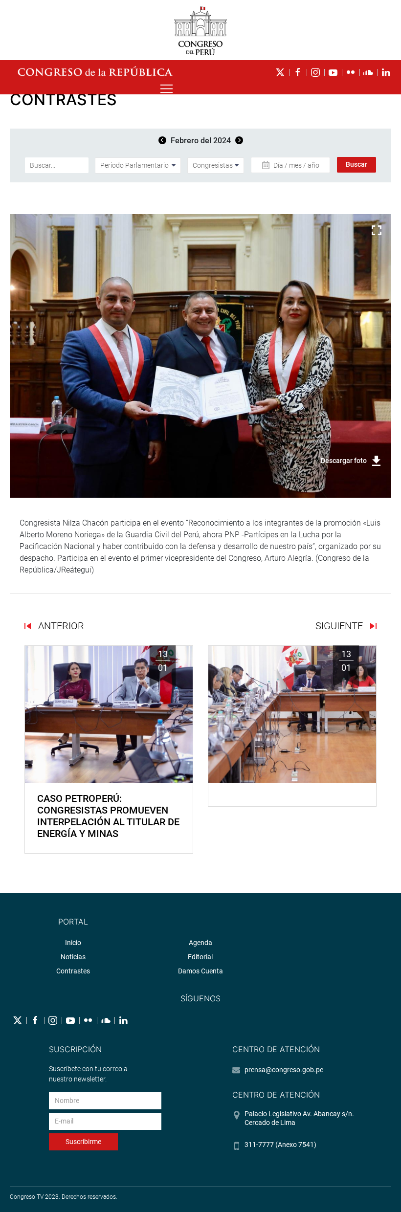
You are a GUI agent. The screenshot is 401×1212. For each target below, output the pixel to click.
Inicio (73, 943)
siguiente (340, 626)
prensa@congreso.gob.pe (284, 1070)
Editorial (200, 957)
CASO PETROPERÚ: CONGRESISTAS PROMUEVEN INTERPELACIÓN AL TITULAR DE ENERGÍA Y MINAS (108, 816)
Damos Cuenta (200, 971)
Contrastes (73, 971)
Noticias (73, 957)
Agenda (200, 943)
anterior (60, 626)
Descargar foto (344, 460)
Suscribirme (83, 1142)
